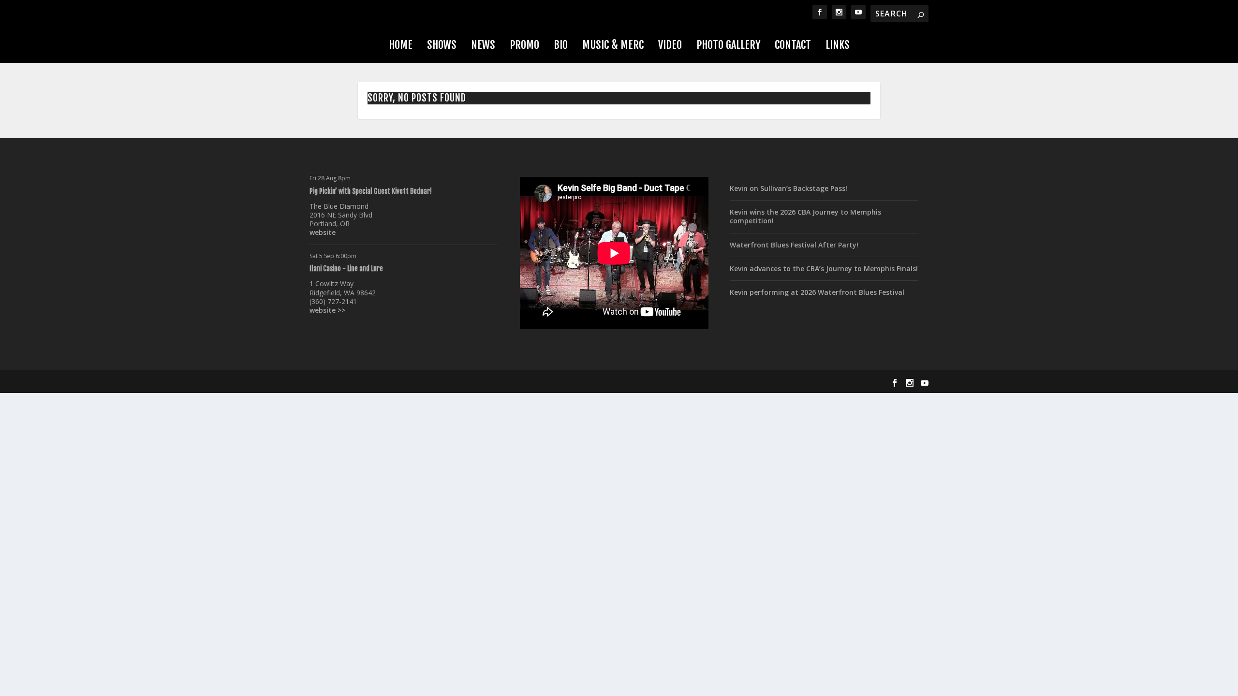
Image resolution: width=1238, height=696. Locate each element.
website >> (327, 310)
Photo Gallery (728, 44)
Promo (524, 44)
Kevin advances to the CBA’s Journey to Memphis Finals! (824, 268)
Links (837, 44)
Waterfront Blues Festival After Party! (794, 244)
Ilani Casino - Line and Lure (346, 268)
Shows (442, 44)
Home (401, 44)
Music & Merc (613, 44)
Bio (561, 44)
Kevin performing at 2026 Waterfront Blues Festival (817, 292)
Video (670, 44)
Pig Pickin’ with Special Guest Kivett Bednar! (371, 191)
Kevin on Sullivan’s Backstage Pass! (788, 188)
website (323, 232)
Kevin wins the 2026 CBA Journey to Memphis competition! (805, 216)
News (483, 44)
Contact (793, 44)
